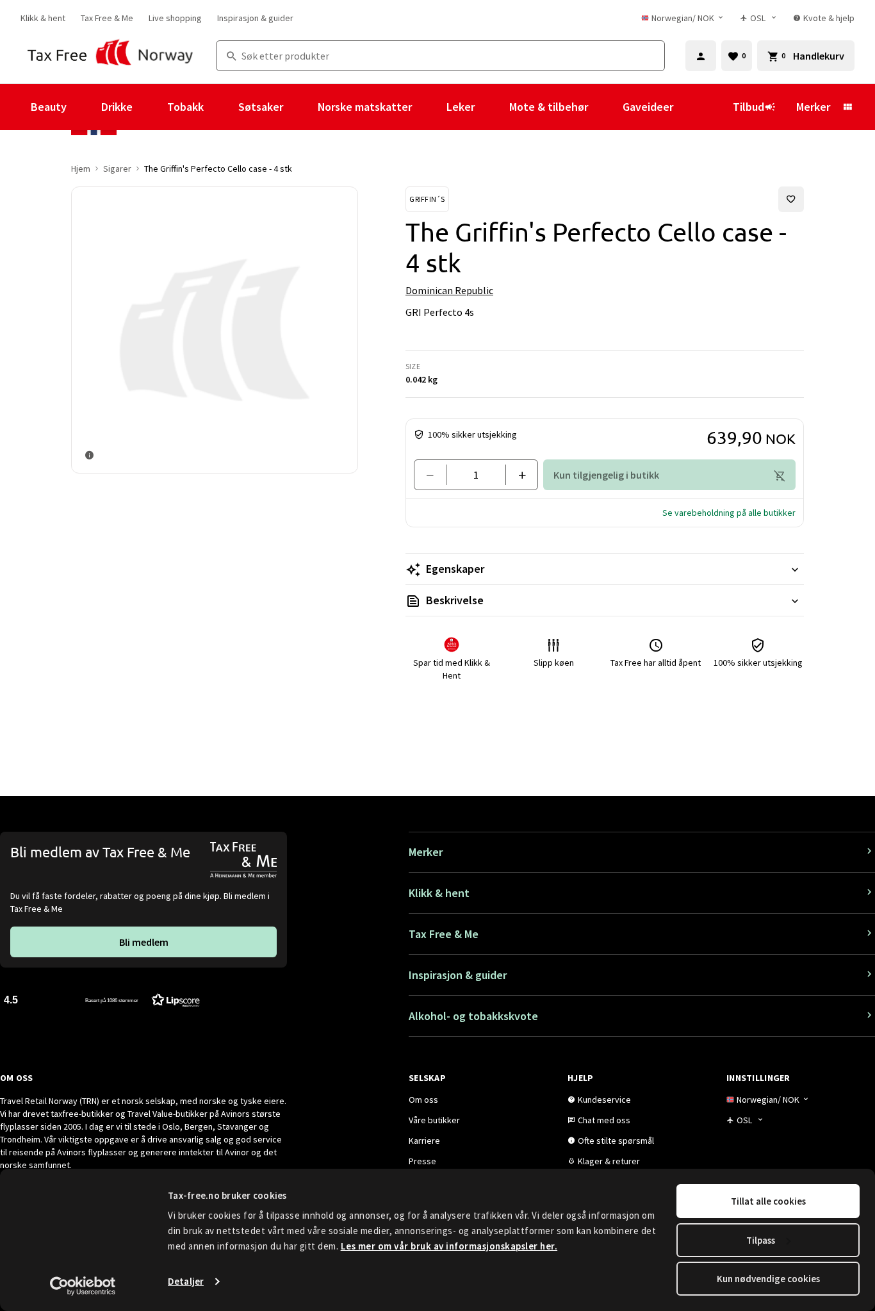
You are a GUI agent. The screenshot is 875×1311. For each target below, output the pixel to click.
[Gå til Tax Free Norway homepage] (110, 55)
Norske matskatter (365, 106)
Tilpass (760, 1240)
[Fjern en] (435, 475)
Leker (460, 106)
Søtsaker (260, 106)
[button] (729, 512)
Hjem (80, 168)
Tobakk (185, 106)
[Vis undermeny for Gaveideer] (690, 107)
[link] (42, 18)
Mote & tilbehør (548, 106)
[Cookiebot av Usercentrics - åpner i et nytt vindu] (83, 1286)
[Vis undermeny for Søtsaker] (300, 107)
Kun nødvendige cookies (768, 1279)
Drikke (117, 106)
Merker (813, 106)
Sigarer (117, 168)
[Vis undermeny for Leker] (492, 107)
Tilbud (748, 106)
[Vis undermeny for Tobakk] (221, 107)
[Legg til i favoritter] (791, 199)
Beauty (49, 106)
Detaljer (186, 1281)
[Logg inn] (700, 55)
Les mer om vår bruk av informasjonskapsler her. (449, 1246)
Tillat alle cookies (768, 1201)
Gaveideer (648, 106)
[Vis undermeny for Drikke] (150, 107)
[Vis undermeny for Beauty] (84, 107)
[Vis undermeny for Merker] (847, 107)
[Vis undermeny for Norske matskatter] (429, 107)
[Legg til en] (516, 475)
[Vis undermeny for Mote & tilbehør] (605, 107)
